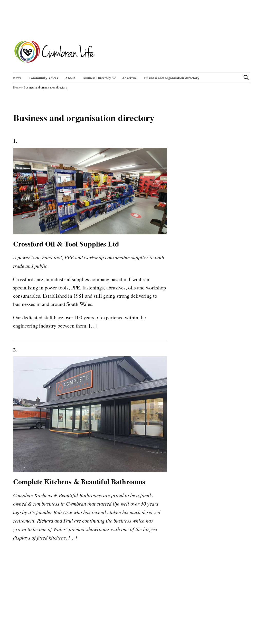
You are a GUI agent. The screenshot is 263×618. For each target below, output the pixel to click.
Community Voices (43, 78)
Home (17, 87)
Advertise (129, 78)
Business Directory (96, 78)
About (70, 78)
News (17, 78)
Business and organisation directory (171, 78)
